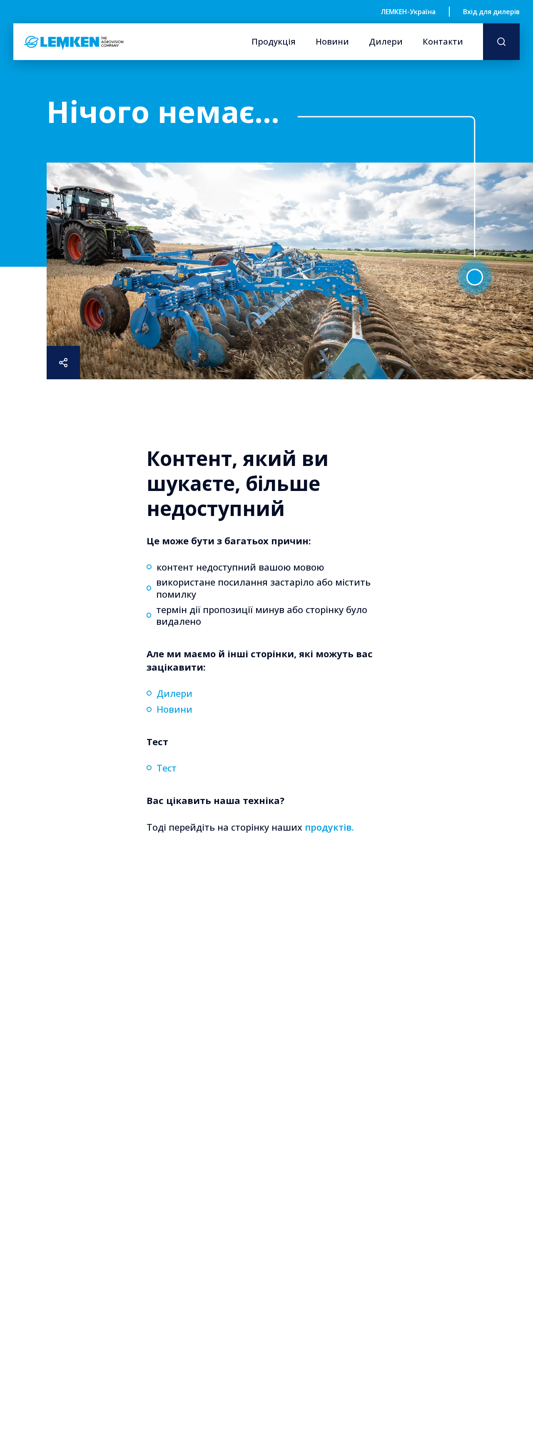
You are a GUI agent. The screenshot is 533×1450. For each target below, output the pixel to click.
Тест (167, 768)
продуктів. (329, 827)
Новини (332, 41)
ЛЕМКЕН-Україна (408, 11)
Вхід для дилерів (491, 11)
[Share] (63, 362)
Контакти (443, 41)
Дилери (386, 41)
